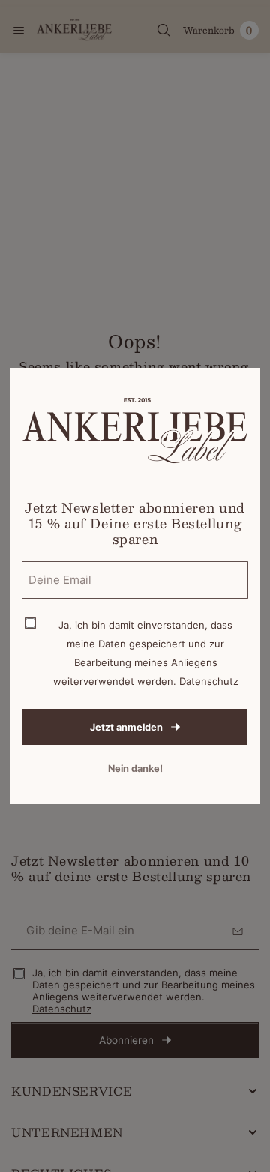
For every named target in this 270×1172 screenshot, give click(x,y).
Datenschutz (208, 681)
